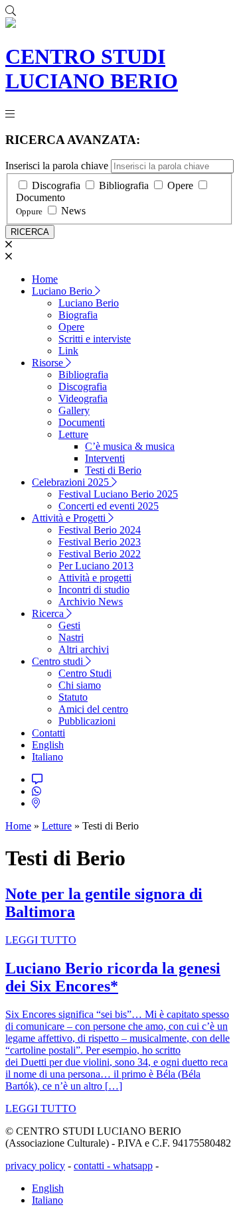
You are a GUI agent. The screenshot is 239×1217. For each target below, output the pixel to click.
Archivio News (90, 601)
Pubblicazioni (87, 721)
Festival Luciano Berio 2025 (118, 494)
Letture (73, 434)
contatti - (93, 1165)
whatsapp (133, 1165)
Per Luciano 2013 (95, 565)
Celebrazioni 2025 (72, 482)
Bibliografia (124, 185)
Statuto (73, 697)
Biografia (78, 315)
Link (68, 350)
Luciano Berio (63, 291)
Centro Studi (85, 673)
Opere (180, 185)
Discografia (56, 185)
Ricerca (49, 613)
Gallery (74, 410)
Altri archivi (83, 649)
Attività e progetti (94, 577)
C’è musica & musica (130, 446)
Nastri (71, 637)
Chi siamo (79, 685)
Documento (40, 197)
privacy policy (35, 1165)
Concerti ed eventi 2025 (108, 506)
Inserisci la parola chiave (56, 165)
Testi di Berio (113, 470)
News (73, 210)
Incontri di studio (93, 589)
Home (45, 279)
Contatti (48, 733)
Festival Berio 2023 (99, 541)
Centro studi (59, 661)
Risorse (49, 362)
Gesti (69, 625)
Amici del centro (93, 709)
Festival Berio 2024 (99, 530)
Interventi (105, 458)
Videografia (83, 398)
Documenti (81, 422)
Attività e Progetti (70, 518)
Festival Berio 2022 (99, 553)
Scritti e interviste (94, 338)
